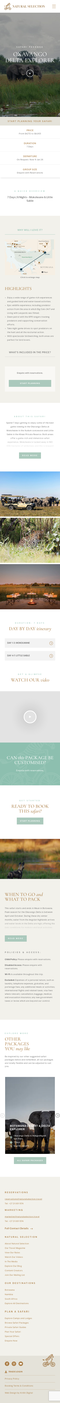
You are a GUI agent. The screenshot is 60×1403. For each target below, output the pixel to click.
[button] (54, 6)
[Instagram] (14, 1363)
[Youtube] (21, 1363)
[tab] (30, 230)
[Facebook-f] (7, 1363)
